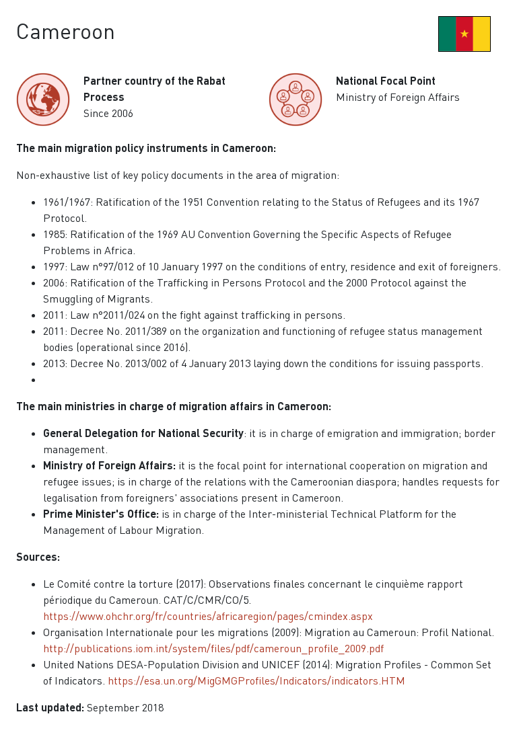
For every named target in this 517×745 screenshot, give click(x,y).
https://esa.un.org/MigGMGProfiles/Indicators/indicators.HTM (256, 680)
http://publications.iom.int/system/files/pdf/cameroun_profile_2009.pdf (213, 648)
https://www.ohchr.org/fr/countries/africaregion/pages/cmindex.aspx (208, 616)
